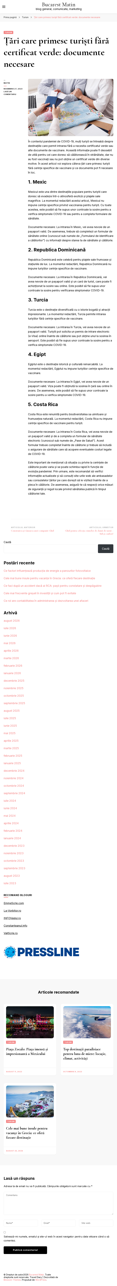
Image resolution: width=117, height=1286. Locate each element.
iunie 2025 (10, 725)
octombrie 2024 (14, 785)
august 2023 (12, 875)
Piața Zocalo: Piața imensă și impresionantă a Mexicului (27, 1051)
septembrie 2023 (14, 868)
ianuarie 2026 (12, 673)
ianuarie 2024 (12, 838)
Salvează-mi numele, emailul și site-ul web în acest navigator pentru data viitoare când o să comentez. (56, 1238)
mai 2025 (10, 733)
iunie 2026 (10, 635)
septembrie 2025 (14, 703)
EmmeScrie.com (14, 903)
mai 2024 (10, 815)
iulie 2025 (10, 718)
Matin (7, 83)
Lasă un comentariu (13, 93)
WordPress (40, 1279)
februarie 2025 (13, 755)
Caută (7, 542)
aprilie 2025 (11, 740)
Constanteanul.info (15, 925)
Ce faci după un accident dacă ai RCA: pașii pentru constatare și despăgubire (52, 585)
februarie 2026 (13, 665)
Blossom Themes (12, 1279)
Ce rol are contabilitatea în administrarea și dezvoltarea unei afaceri (46, 600)
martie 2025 (11, 748)
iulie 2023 (10, 883)
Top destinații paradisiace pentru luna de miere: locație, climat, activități (84, 1054)
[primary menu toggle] (3, 7)
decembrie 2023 (14, 845)
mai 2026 (10, 643)
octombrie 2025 (14, 695)
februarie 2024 (13, 830)
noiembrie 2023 (14, 853)
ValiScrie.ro (11, 933)
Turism (8, 32)
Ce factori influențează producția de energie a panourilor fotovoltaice (47, 570)
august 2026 (12, 620)
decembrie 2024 (14, 770)
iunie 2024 (10, 808)
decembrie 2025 (14, 680)
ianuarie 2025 (12, 763)
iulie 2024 (10, 800)
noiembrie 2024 (13, 778)
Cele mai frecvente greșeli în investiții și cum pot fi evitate (40, 593)
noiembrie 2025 (13, 688)
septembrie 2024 (14, 793)
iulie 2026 (10, 628)
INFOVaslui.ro (12, 918)
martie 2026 (11, 658)
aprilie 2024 (11, 823)
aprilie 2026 (11, 650)
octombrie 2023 (14, 860)
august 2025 (12, 710)
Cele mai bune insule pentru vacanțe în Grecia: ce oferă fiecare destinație (49, 578)
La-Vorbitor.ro (12, 910)
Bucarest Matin (58, 4)
